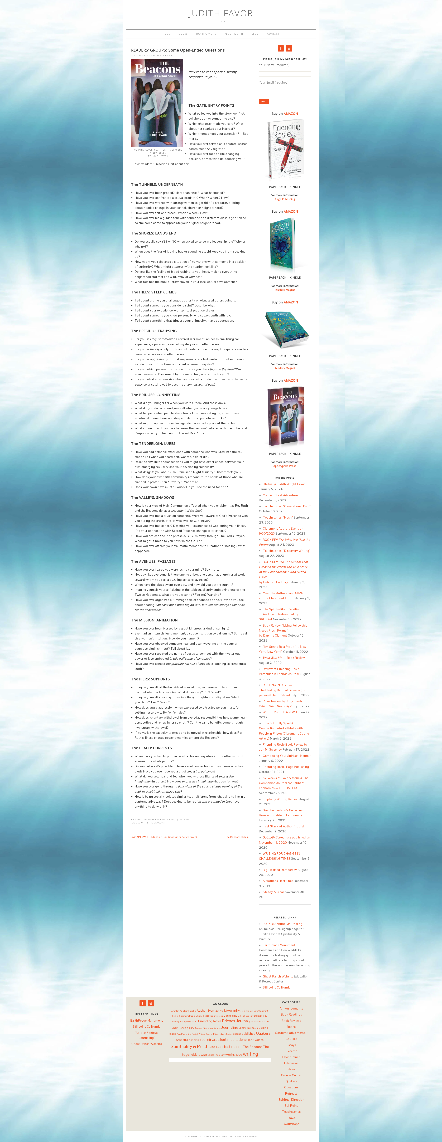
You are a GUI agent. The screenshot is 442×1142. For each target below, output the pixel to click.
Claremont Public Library (190, 1016)
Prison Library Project (222, 1034)
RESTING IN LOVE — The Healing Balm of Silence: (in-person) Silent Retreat (282, 690)
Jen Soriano (215, 1028)
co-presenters (217, 1016)
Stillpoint (218, 1047)
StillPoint (291, 1106)
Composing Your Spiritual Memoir (287, 756)
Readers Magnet (285, 289)
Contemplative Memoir (291, 1033)
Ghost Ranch (179, 1027)
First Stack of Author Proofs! (283, 826)
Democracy (260, 1015)
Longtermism (246, 1027)
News (291, 1069)
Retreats (291, 1093)
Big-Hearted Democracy (280, 870)
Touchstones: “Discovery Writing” (286, 551)
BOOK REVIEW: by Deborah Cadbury (283, 572)
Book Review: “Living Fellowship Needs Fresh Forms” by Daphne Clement (283, 630)
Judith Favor (221, 13)
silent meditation (231, 1039)
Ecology (183, 1021)
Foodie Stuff (192, 1021)
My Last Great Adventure (280, 495)
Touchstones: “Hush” (278, 517)
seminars (209, 1039)
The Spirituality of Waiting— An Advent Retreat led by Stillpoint (280, 614)
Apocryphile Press (284, 466)
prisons (237, 1033)
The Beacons (157, 823)
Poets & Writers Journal (202, 1034)
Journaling (229, 1027)
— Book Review (284, 658)
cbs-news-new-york (249, 1011)
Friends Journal (235, 1020)
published (249, 1034)
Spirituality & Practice (192, 1046)
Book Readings (291, 1014)
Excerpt (291, 1051)
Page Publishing (285, 199)
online (257, 1028)
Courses (291, 1039)
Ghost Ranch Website (278, 976)
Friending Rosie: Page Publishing (286, 767)
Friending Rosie (210, 1021)
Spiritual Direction (291, 1100)
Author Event (206, 1010)
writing (250, 1054)
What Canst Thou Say (213, 1054)
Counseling (230, 1015)
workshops (233, 1054)
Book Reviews (156, 819)
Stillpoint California (277, 987)
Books (170, 819)
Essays (291, 1045)
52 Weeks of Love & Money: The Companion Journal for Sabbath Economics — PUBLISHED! (284, 783)
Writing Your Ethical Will (280, 712)
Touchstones (291, 1112)
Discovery (175, 1021)
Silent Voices (254, 1040)
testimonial (233, 1046)
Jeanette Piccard (202, 1028)
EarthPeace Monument (279, 945)
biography (232, 1010)
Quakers (263, 1033)
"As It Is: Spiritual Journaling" (283, 924)
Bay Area (220, 1011)
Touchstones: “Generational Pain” (286, 506)
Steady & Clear (273, 892)
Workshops (291, 1124)
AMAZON (291, 113)
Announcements (291, 1008)
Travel (291, 1118)
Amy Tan (175, 1011)
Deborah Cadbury (246, 1016)
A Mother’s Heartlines (278, 881)
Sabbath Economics (188, 1040)
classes (207, 1015)
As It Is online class (188, 1011)
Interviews (291, 1063)
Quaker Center (291, 1075)
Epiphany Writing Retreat (281, 799)
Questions (182, 819)
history (190, 1027)
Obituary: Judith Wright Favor (284, 484)
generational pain (259, 1021)
